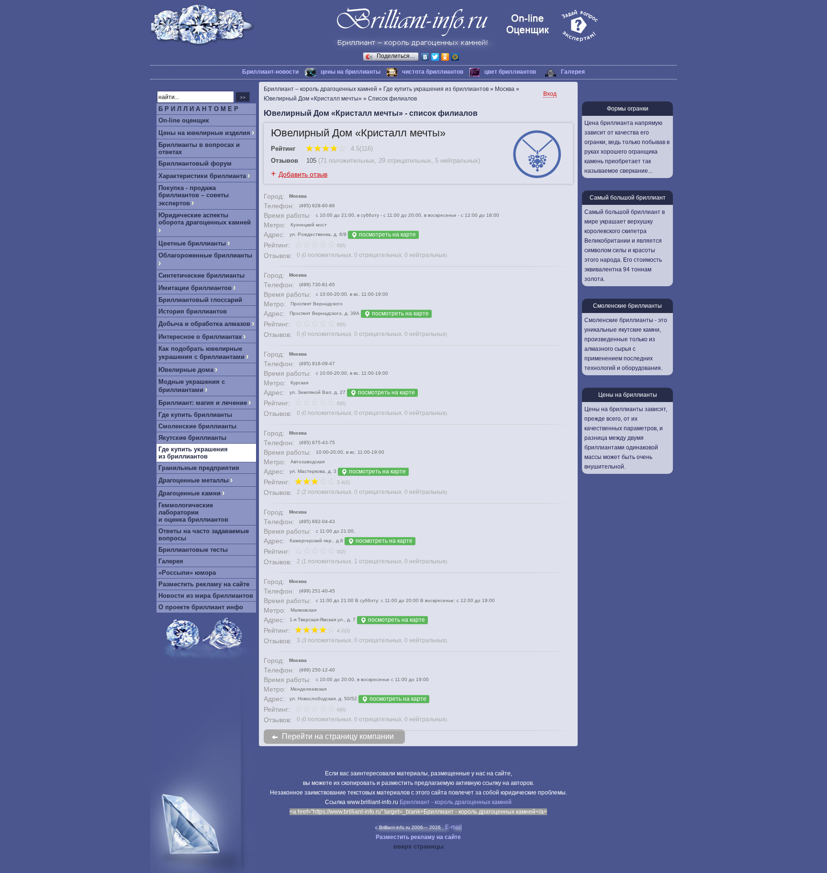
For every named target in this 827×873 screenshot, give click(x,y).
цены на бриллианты (350, 71)
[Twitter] (435, 57)
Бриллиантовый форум (195, 163)
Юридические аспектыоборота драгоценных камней (204, 219)
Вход (550, 93)
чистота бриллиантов (432, 71)
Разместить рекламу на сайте (203, 584)
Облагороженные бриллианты (205, 255)
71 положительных (347, 160)
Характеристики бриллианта (202, 175)
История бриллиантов (192, 311)
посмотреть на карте (387, 234)
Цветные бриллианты (192, 243)
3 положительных (327, 640)
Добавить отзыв (303, 174)
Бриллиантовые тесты (193, 549)
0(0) (340, 245)
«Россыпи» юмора (187, 572)
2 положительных (327, 492)
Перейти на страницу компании (338, 736)
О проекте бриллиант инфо (200, 607)
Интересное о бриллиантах (200, 336)
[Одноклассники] (445, 57)
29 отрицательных (405, 160)
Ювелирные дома (185, 369)
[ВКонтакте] (425, 57)
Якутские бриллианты (192, 437)
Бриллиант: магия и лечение (202, 402)
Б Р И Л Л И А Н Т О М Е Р (198, 108)
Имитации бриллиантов (195, 287)
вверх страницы (418, 846)
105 (311, 160)
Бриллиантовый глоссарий (200, 299)
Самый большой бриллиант (628, 197)
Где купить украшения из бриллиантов (193, 453)
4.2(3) (342, 630)
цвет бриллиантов (510, 71)
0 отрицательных (378, 255)
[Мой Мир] (455, 57)
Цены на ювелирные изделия (204, 132)
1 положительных (327, 561)
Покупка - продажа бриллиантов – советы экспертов (193, 195)
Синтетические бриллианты (201, 275)
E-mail (453, 827)
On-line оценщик (183, 120)
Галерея (573, 71)
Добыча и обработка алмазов (204, 323)
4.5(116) (361, 148)
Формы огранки (627, 108)
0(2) (340, 551)
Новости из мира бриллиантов (205, 595)
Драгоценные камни (189, 493)
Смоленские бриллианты (197, 426)
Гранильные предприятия (198, 467)
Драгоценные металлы (193, 480)
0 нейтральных (425, 255)
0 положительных (327, 255)
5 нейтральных (456, 160)
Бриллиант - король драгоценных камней (456, 802)
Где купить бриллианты (195, 414)
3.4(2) (342, 482)
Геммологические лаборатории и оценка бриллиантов (193, 512)
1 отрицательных (378, 561)
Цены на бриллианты (627, 395)
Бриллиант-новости (270, 71)
